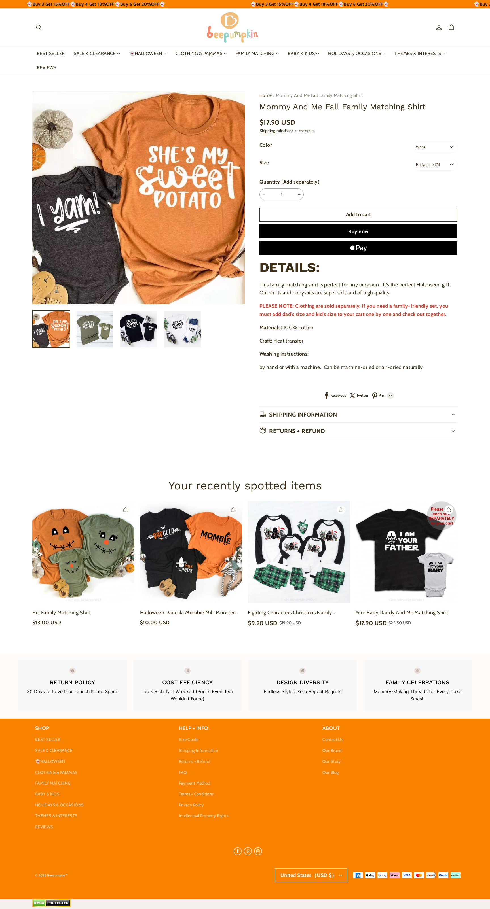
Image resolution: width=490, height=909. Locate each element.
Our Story (331, 761)
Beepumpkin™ (57, 875)
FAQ (183, 772)
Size (264, 163)
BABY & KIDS (301, 53)
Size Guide (188, 739)
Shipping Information (198, 750)
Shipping (267, 130)
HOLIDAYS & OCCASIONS (354, 53)
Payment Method (194, 783)
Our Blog (330, 772)
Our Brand (331, 750)
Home (265, 95)
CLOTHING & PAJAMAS (199, 53)
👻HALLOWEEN (145, 53)
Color (265, 145)
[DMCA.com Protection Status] (51, 905)
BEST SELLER (51, 53)
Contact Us (332, 739)
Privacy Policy (191, 805)
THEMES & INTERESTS (417, 53)
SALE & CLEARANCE (94, 53)
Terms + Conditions (196, 794)
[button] (38, 27)
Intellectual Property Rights (203, 815)
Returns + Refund (194, 761)
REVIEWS (46, 67)
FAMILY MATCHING (255, 53)
